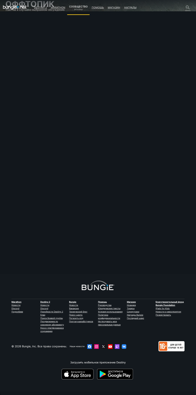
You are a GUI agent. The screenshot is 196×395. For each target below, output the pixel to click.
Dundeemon (60, 259)
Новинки (131, 305)
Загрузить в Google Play (116, 374)
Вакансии (74, 308)
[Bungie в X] (103, 346)
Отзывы (13, 24)
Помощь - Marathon (20, 103)
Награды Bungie (135, 315)
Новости (15, 305)
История (13, 31)
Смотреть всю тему (66, 105)
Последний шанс (135, 318)
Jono (56, 62)
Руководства (104, 305)
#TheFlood (88, 92)
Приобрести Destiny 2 (51, 311)
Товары (131, 308)
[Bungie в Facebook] (89, 346)
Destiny (15, 7)
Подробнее (17, 311)
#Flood (78, 92)
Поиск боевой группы (51, 318)
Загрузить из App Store (78, 374)
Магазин (114, 7)
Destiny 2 (40, 7)
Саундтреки (133, 311)
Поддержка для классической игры (18, 85)
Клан (42, 315)
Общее (12, 90)
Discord (15, 308)
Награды (130, 7)
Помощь (98, 7)
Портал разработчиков (81, 321)
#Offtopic (69, 92)
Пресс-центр (75, 315)
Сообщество (78, 6)
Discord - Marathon (20, 106)
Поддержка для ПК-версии (25, 73)
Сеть (11, 44)
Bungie (72, 302)
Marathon (58, 7)
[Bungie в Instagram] (96, 346)
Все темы (14, 18)
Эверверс (14, 47)
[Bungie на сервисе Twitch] (117, 346)
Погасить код (76, 318)
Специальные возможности (26, 54)
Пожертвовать (163, 315)
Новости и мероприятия (168, 311)
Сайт (11, 57)
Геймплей (14, 34)
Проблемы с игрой (20, 50)
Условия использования (110, 311)
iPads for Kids (163, 308)
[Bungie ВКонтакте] (124, 346)
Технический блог (78, 311)
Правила (13, 110)
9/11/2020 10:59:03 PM (83, 112)
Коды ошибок (16, 41)
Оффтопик (14, 99)
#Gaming (58, 92)
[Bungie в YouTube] (110, 346)
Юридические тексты (109, 308)
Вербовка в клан (18, 93)
